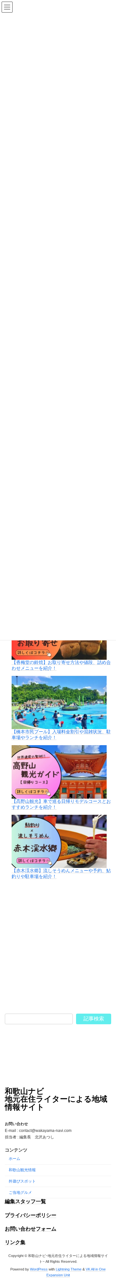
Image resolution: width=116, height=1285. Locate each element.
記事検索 (93, 1018)
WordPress (39, 1269)
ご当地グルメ (20, 1192)
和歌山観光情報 (22, 1170)
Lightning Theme (69, 1269)
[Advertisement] (58, 947)
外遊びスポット (22, 1181)
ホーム (14, 1158)
